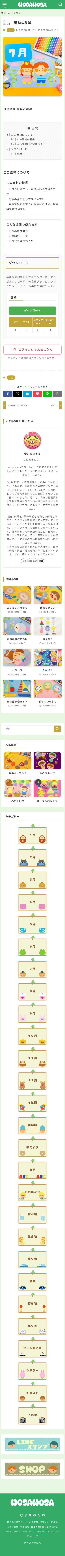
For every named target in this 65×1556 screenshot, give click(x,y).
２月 (32, 857)
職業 (32, 1281)
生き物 (32, 1236)
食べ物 (32, 1214)
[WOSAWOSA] (32, 4)
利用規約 (24, 1526)
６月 (32, 946)
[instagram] (29, 561)
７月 (10, 30)
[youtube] (41, 561)
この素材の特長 (26, 139)
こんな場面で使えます (30, 143)
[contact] (43, 1515)
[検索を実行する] (57, 729)
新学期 (32, 1125)
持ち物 (32, 1303)
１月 (32, 835)
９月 (32, 1013)
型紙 (19, 153)
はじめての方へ (15, 1522)
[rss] (39, 1515)
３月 (32, 879)
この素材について (22, 135)
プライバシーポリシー (16, 1531)
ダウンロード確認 (49, 1522)
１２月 (32, 1080)
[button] (7, 394)
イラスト (32, 1393)
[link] (23, 561)
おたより (32, 1147)
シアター (32, 1370)
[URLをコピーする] (57, 394)
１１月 (32, 1058)
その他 (32, 1415)
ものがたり (32, 1192)
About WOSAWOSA (39, 1531)
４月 (32, 902)
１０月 (32, 1036)
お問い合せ (12, 1526)
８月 (32, 991)
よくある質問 (31, 1522)
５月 (32, 924)
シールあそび (32, 1348)
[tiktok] (35, 561)
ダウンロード (19, 149)
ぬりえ (32, 1326)
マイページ (32, 1536)
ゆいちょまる (32, 453)
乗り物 (32, 1259)
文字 (32, 1170)
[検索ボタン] (60, 4)
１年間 (32, 1103)
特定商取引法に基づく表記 (44, 1526)
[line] (30, 1515)
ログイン (55, 1531)
